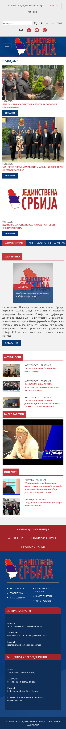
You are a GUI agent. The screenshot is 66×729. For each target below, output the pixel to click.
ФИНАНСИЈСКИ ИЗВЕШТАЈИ (33, 529)
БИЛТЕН (54, 5)
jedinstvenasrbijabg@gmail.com (22, 691)
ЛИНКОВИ (33, 11)
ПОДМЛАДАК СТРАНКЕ (44, 538)
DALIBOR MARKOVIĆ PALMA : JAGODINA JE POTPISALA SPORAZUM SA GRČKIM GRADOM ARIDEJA (43, 403)
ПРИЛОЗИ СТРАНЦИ (33, 546)
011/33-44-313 (14, 681)
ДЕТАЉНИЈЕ (10, 113)
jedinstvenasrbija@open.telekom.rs (24, 644)
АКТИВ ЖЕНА (15, 538)
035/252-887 (27, 635)
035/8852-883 (39, 635)
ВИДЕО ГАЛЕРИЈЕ (43, 596)
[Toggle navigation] (7, 46)
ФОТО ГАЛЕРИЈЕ (43, 600)
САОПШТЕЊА (16, 593)
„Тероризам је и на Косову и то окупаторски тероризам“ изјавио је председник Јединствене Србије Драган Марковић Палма (43, 488)
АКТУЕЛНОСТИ (17, 588)
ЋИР (59, 23)
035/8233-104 (13, 635)
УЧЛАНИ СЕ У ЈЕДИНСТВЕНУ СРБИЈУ (25, 5)
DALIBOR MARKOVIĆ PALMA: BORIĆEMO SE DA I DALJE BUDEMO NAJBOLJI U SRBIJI (42, 387)
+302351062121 (14, 700)
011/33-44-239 (28, 681)
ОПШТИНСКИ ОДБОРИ (42, 590)
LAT (21, 30)
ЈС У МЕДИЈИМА (17, 597)
